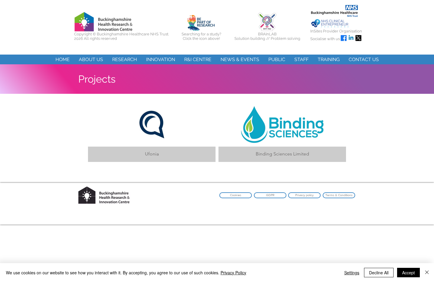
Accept (408, 273)
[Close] (426, 272)
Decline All (379, 273)
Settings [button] (351, 273)
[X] (358, 38)
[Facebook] (344, 38)
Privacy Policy (233, 273)
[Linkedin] (351, 38)
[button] (90, 59)
